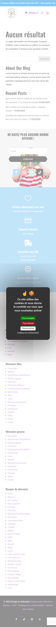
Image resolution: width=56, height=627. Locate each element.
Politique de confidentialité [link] (28, 333)
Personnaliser (28, 328)
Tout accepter (28, 318)
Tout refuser (28, 323)
